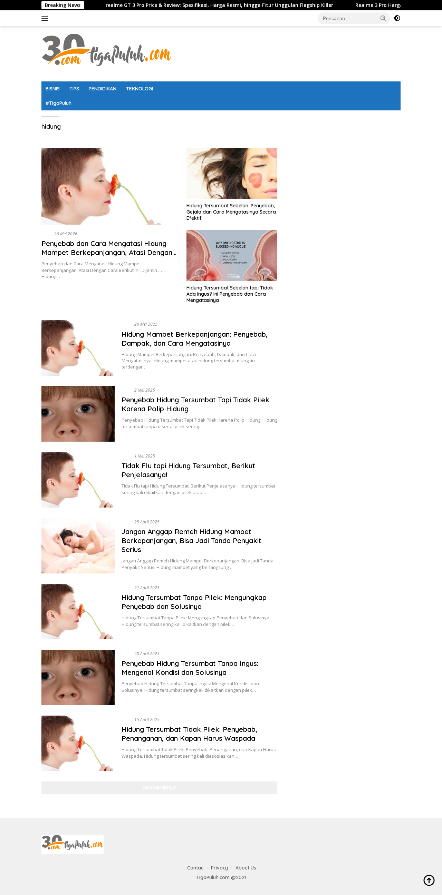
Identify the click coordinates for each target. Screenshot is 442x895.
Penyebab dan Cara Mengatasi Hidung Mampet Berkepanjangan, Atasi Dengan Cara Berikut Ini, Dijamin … (106, 252)
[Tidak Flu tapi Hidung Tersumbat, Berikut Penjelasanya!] (78, 480)
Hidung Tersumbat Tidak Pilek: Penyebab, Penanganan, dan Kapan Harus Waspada (189, 733)
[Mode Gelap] (397, 18)
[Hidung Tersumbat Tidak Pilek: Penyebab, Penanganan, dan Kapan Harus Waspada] (78, 743)
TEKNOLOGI (139, 89)
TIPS (74, 89)
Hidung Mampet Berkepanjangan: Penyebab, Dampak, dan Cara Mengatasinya (195, 338)
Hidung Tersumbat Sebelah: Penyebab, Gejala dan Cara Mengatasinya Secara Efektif (231, 212)
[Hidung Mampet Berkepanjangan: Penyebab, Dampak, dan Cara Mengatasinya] (78, 348)
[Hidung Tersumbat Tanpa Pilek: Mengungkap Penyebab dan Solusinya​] (78, 611)
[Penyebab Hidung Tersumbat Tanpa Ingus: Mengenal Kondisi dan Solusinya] (78, 677)
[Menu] (46, 18)
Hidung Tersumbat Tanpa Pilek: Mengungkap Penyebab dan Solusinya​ (194, 602)
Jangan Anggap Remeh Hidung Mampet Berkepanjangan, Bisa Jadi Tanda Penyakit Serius (191, 540)
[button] (383, 17)
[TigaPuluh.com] (107, 53)
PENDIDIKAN (102, 89)
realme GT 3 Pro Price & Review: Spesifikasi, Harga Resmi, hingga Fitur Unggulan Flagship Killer (193, 5)
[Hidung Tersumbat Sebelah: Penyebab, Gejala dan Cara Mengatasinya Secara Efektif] (231, 173)
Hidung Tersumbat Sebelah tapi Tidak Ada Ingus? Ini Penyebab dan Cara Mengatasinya (229, 294)
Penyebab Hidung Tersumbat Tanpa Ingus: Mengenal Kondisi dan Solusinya (190, 668)
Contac (195, 868)
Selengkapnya (159, 787)
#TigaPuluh (58, 103)
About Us (246, 868)
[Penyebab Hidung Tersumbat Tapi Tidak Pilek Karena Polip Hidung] (78, 414)
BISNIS (53, 89)
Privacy (219, 868)
